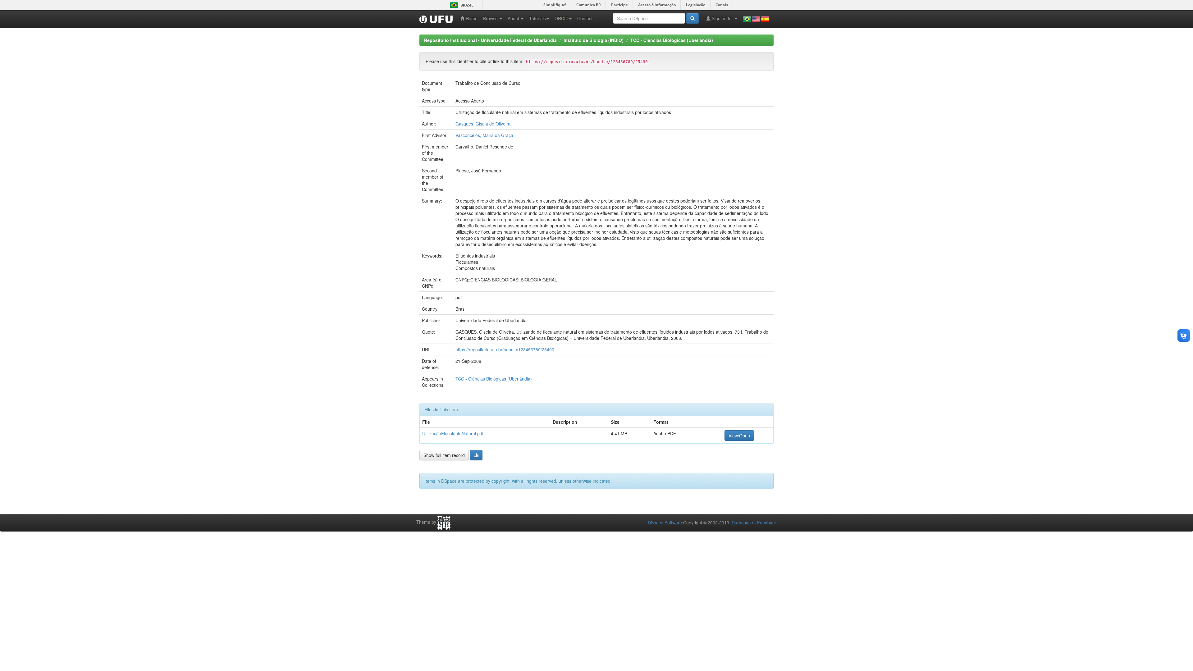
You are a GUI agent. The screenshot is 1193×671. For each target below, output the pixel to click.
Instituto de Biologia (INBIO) (594, 40)
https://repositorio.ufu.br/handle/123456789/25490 (504, 349)
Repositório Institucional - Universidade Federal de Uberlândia (490, 40)
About (514, 18)
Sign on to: (722, 18)
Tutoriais (537, 18)
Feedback (767, 522)
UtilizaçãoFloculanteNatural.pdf (452, 433)
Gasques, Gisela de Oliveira (482, 124)
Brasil (460, 5)
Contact (584, 18)
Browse (491, 18)
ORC (562, 18)
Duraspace (742, 522)
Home (471, 18)
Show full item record (444, 455)
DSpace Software (665, 522)
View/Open (739, 435)
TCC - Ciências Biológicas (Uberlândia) (671, 40)
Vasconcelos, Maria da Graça (484, 135)
